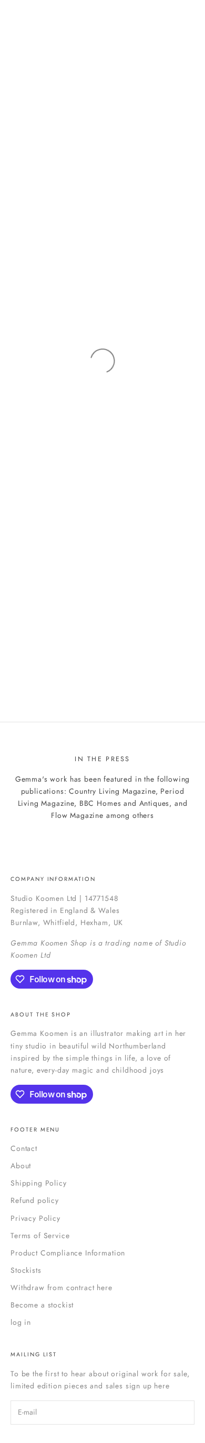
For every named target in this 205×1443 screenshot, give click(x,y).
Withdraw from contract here (61, 1287)
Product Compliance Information (68, 1253)
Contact (24, 1148)
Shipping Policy (39, 1183)
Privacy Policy (35, 1218)
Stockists (26, 1270)
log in (21, 1322)
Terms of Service (40, 1235)
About (21, 1165)
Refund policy (35, 1200)
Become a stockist (42, 1305)
